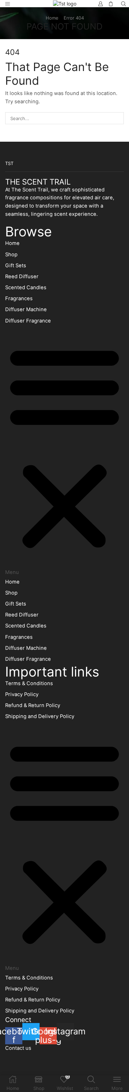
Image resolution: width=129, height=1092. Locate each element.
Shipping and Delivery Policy (39, 716)
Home (52, 18)
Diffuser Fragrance (28, 321)
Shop (11, 254)
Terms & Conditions (29, 683)
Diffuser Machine (26, 309)
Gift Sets (15, 265)
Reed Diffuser (22, 276)
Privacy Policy (22, 694)
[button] (64, 451)
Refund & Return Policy (32, 705)
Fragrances (19, 298)
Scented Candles (25, 287)
